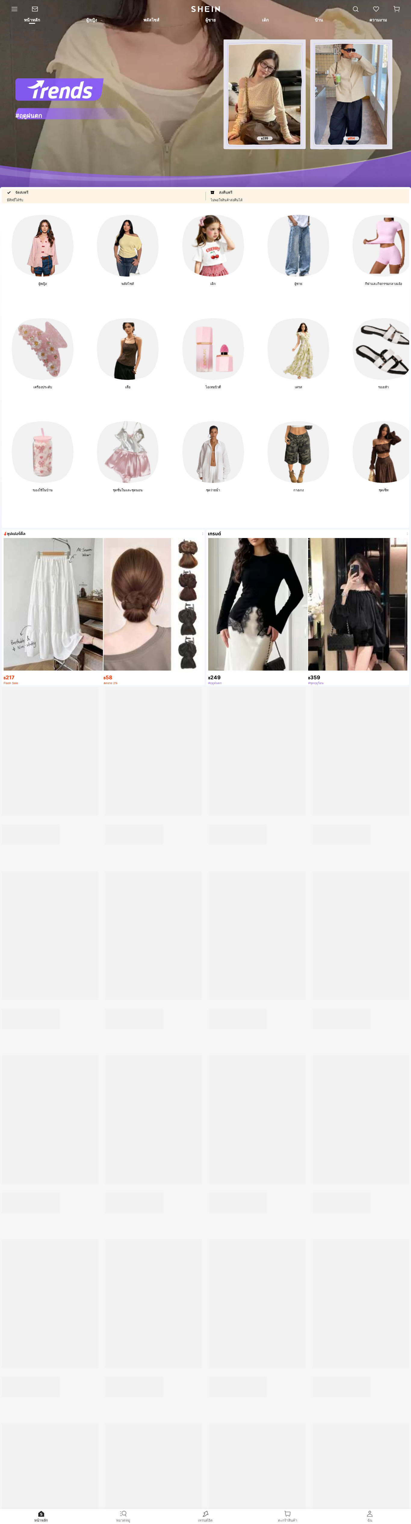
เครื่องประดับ (42, 387)
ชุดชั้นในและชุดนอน (128, 490)
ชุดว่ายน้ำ (213, 490)
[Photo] (42, 245)
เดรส (298, 387)
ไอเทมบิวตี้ (213, 387)
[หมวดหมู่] (12, 9)
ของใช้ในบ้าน (43, 490)
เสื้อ (128, 387)
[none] (74, 113)
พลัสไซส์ (128, 284)
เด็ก (213, 284)
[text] (265, 139)
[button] (396, 9)
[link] (38, 9)
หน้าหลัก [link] (41, 1520)
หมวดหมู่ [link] (123, 1520)
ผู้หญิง (43, 284)
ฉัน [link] (369, 1520)
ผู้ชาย (298, 284)
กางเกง (298, 490)
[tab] (31, 21)
